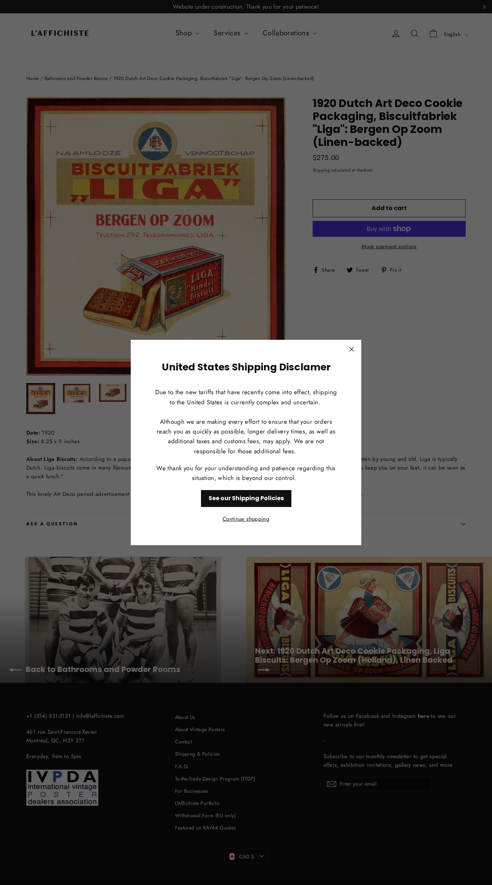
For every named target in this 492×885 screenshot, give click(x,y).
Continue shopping (246, 519)
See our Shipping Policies (246, 498)
